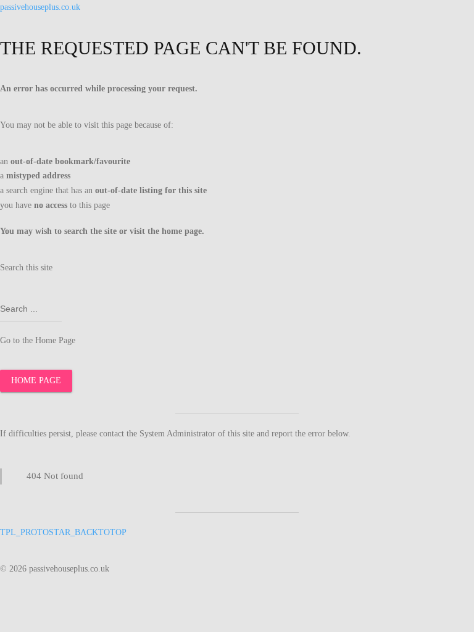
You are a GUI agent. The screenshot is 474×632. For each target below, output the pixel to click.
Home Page (36, 380)
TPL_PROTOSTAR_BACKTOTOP (63, 532)
